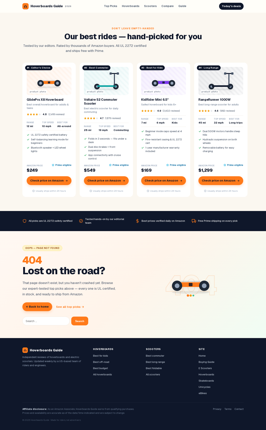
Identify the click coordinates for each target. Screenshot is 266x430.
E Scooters (205, 368)
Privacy (217, 409)
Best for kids (100, 355)
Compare (167, 6)
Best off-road (101, 362)
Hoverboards (130, 6)
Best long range (155, 362)
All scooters (153, 374)
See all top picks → (70, 307)
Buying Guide (206, 362)
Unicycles (205, 387)
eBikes (203, 393)
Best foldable (154, 368)
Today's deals (231, 6)
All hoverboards (102, 374)
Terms (227, 409)
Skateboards (206, 380)
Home (202, 355)
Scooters (150, 6)
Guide (182, 6)
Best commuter (155, 355)
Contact (239, 409)
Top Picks (110, 6)
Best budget (100, 368)
